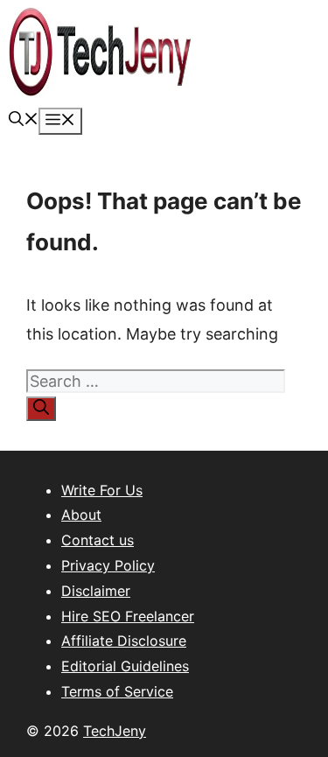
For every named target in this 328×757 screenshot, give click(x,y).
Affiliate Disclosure (123, 640)
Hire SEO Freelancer (127, 616)
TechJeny (114, 730)
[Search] (41, 408)
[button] (23, 121)
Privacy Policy (108, 565)
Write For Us (102, 490)
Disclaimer (95, 590)
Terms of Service (117, 691)
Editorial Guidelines (125, 666)
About (81, 514)
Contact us (97, 540)
